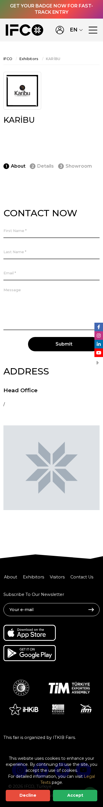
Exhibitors (29, 59)
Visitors (57, 577)
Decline (27, 795)
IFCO (7, 59)
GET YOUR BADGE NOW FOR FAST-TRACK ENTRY (51, 9)
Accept (75, 795)
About (10, 577)
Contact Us (81, 577)
